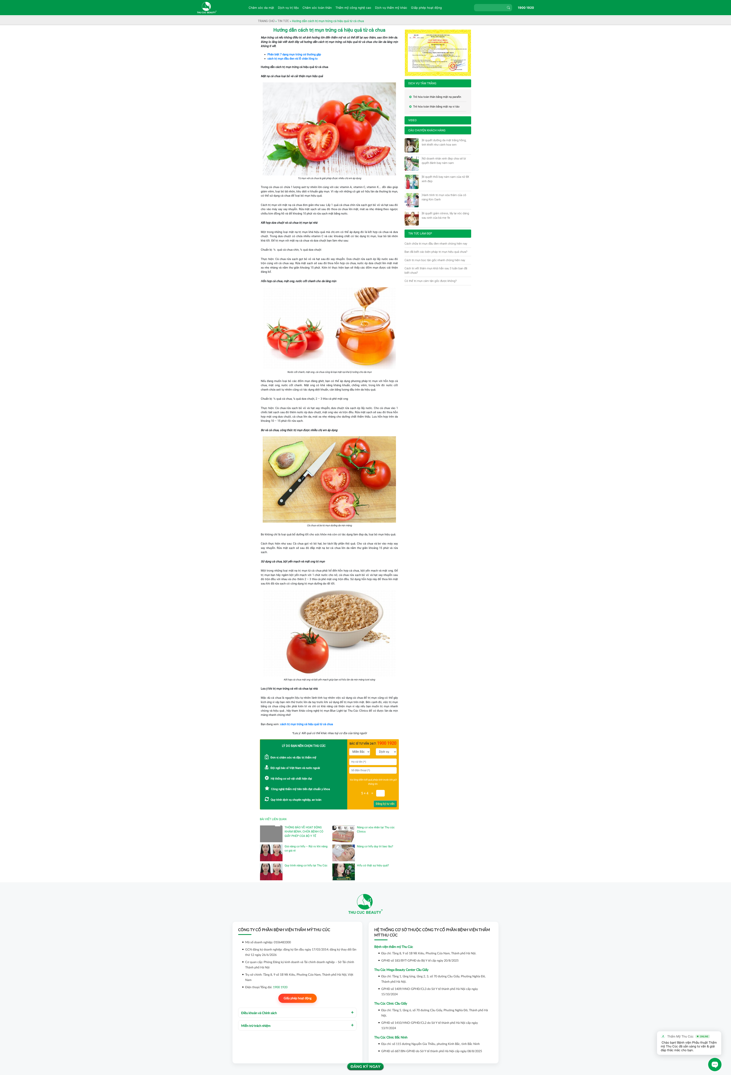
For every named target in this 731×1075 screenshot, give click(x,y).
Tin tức (283, 21)
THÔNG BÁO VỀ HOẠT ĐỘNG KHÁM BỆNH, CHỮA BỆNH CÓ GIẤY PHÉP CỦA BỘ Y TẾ (304, 832)
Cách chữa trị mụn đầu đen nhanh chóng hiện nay (436, 243)
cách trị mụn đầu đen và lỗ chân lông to (292, 58)
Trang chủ (266, 21)
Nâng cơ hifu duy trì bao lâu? (375, 846)
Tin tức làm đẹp (420, 233)
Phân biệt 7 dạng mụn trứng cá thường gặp (294, 54)
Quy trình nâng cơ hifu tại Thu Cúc (306, 865)
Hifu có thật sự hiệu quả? (373, 865)
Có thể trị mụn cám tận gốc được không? (431, 281)
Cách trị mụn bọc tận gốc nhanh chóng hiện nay (435, 260)
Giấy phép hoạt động (297, 998)
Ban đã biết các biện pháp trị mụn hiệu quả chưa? (436, 252)
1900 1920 (526, 8)
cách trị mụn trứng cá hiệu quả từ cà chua (306, 724)
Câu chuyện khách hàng (426, 130)
